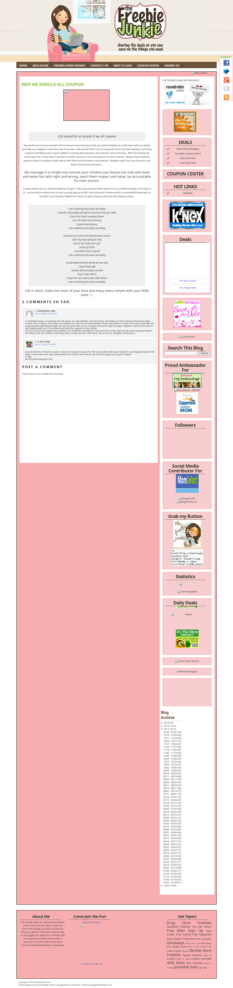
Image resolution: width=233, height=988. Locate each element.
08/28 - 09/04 (170, 782)
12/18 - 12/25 (170, 735)
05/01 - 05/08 (170, 832)
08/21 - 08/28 (170, 785)
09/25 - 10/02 (170, 770)
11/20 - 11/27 (170, 746)
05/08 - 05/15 (170, 829)
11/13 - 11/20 (170, 749)
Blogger (193, 671)
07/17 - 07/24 (170, 800)
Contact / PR (99, 65)
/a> (196, 491)
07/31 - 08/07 (170, 794)
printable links (186, 967)
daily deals (176, 962)
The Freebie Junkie (41, 982)
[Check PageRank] (187, 591)
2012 (167, 725)
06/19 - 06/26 (170, 811)
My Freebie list (203, 946)
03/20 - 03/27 (170, 850)
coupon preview (201, 958)
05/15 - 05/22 (170, 826)
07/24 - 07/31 (170, 797)
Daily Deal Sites (188, 158)
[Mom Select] (187, 481)
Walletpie (188, 193)
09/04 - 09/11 (170, 779)
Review (195, 950)
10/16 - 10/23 (170, 761)
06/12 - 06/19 (170, 814)
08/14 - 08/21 (170, 788)
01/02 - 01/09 (170, 882)
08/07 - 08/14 (170, 791)
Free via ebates (203, 938)
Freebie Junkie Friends (69, 65)
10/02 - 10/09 (170, 767)
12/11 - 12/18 (170, 738)
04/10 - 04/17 (170, 841)
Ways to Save (123, 65)
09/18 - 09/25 (170, 773)
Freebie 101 (171, 65)
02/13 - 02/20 (170, 864)
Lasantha (76, 984)
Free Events (183, 934)
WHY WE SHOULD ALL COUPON (52, 84)
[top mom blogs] (187, 633)
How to (191, 946)
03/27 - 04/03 (170, 847)
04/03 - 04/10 (170, 844)
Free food (189, 938)
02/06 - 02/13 (170, 867)
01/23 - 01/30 (170, 873)
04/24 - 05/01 (170, 835)
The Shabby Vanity (46, 984)
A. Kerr (41, 341)
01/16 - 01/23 (170, 876)
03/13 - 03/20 (170, 853)
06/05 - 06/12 (170, 817)
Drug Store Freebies (189, 922)
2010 (167, 885)
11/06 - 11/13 (170, 752)
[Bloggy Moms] (187, 488)
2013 (167, 722)
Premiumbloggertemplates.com (97, 984)
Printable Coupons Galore (188, 153)
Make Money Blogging (188, 148)
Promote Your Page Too (91, 964)
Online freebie (174, 950)
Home (23, 65)
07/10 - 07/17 (170, 802)
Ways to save (183, 958)
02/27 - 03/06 (170, 859)
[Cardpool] (187, 646)
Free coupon (174, 938)
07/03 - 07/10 (170, 805)
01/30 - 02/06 (170, 870)
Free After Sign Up (185, 930)
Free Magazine (201, 934)
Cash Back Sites (188, 162)
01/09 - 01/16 (170, 879)
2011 (167, 729)
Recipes (185, 951)
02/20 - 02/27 (170, 861)
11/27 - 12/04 (170, 744)
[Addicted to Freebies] (91, 960)
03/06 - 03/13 (170, 856)
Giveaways (175, 942)
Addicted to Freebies (91, 922)
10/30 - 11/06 (170, 755)
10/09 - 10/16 (170, 764)
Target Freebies (192, 955)
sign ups (203, 967)
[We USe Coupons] (187, 639)
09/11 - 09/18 (170, 776)
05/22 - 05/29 (170, 823)
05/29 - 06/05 (170, 820)
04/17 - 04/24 (170, 838)
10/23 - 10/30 (170, 758)
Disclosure (40, 65)
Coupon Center (148, 65)
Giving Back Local (192, 943)
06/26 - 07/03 (170, 808)
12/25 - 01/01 (170, 732)
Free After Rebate (202, 926)
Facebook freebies (178, 926)
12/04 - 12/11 (170, 741)
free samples (194, 963)
